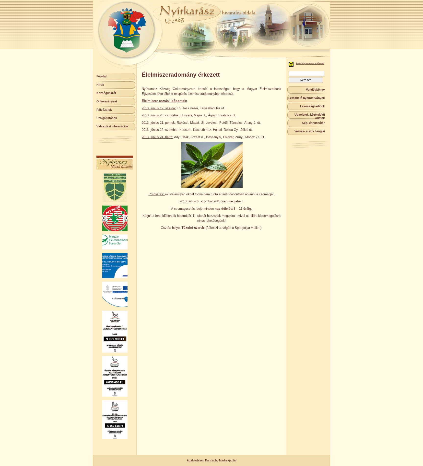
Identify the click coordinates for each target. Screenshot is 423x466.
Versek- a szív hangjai (309, 131)
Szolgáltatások (106, 118)
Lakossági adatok (312, 106)
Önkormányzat (106, 101)
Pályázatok (104, 109)
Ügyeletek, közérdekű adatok (309, 116)
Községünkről (106, 93)
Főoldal (101, 76)
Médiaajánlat (227, 460)
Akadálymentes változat (310, 63)
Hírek (100, 84)
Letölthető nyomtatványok (306, 98)
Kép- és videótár (313, 123)
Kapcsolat (211, 460)
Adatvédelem (195, 460)
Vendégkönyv (315, 89)
